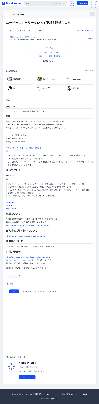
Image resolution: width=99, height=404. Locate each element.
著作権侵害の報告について (72, 394)
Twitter (9, 205)
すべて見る (89, 70)
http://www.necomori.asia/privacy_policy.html (26, 236)
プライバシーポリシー (51, 394)
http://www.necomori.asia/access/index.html (30, 225)
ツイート (20, 276)
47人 (21, 367)
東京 (27, 367)
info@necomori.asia (22, 260)
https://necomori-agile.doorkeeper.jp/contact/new (28, 257)
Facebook (10, 202)
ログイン (14, 291)
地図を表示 (89, 38)
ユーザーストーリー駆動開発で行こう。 (29, 148)
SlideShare (11, 208)
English (86, 394)
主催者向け (82, 3)
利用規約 (38, 394)
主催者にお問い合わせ (18, 394)
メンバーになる (28, 377)
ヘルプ (31, 394)
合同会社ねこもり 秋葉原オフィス (23, 37)
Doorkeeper (54, 399)
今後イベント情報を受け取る (49, 56)
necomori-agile (17, 14)
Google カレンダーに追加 (84, 30)
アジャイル (33, 367)
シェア (10, 276)
